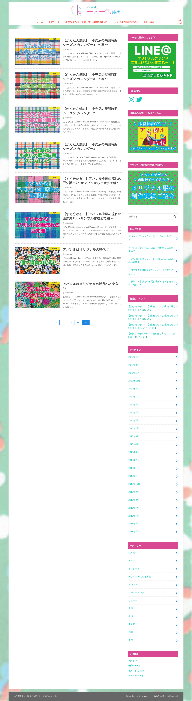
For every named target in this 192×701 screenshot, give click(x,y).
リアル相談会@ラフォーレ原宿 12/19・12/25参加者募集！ (151, 260)
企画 (130, 608)
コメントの (136, 670)
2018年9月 (133, 492)
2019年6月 (133, 436)
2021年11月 (134, 373)
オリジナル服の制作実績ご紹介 (125, 22)
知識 (130, 632)
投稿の (134, 665)
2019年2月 (133, 460)
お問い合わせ (149, 22)
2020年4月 (133, 412)
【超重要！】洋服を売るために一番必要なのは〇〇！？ (150, 272)
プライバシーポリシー (52, 696)
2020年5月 (133, 404)
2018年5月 (133, 523)
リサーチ (132, 600)
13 (70, 322)
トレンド (132, 584)
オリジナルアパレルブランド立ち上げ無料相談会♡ (86, 22)
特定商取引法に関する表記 (25, 696)
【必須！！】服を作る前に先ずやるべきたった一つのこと (150, 283)
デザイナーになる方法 (139, 576)
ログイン (132, 660)
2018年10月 (134, 484)
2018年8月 (133, 500)
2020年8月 (133, 388)
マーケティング (136, 592)
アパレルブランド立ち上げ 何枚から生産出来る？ (150, 249)
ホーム (40, 22)
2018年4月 (133, 531)
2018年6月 (133, 516)
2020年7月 (133, 396)
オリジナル (134, 568)
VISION (132, 560)
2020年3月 (133, 420)
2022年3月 (133, 365)
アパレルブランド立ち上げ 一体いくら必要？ (149, 238)
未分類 (131, 624)
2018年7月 (133, 508)
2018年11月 (134, 476)
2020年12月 (134, 381)
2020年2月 (133, 428)
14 (78, 322)
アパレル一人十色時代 (150, 696)
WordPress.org (135, 675)
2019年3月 (133, 452)
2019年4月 (133, 444)
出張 (130, 616)
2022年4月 (133, 357)
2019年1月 (133, 468)
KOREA (132, 553)
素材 (130, 640)
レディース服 (147, 328)
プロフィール (54, 22)
